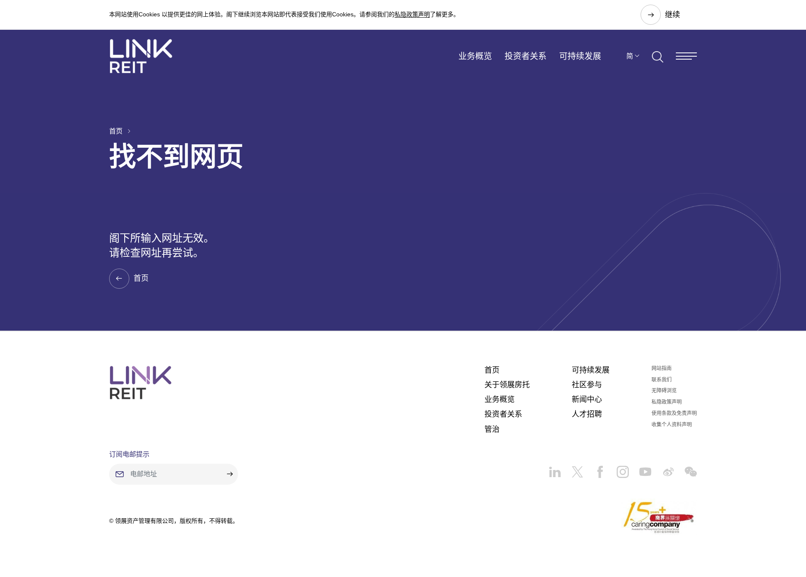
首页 (116, 131)
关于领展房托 (507, 385)
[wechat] (685, 469)
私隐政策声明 (412, 14)
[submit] (229, 474)
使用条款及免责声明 (674, 413)
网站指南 (662, 368)
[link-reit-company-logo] (141, 56)
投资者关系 (526, 56)
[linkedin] (555, 469)
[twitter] (572, 469)
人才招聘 (587, 414)
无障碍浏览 (664, 391)
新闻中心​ (587, 399)
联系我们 (662, 380)
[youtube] (640, 469)
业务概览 (475, 56)
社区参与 (587, 385)
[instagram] (617, 469)
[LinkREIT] (140, 382)
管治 (492, 429)
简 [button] (629, 56)
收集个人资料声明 (672, 425)
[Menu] (686, 56)
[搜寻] (657, 56)
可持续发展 (580, 56)
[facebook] (595, 469)
